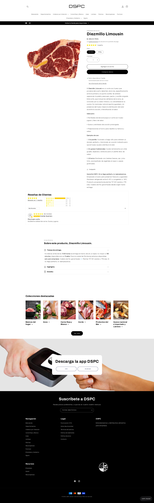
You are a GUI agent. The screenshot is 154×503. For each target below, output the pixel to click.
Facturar (28, 449)
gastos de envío (93, 41)
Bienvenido (29, 423)
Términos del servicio (67, 429)
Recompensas (30, 445)
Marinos (28, 442)
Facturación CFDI (66, 423)
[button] (28, 7)
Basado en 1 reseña (35, 200)
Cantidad (89, 56)
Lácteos (28, 439)
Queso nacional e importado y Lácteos (120, 324)
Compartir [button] (92, 169)
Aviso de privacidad (67, 426)
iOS (66, 369)
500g (100, 52)
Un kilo (91, 52)
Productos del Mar (102, 323)
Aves (45, 322)
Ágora (27, 455)
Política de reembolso (67, 433)
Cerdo (81, 322)
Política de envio (66, 436)
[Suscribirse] (92, 410)
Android (88, 369)
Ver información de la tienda (97, 83)
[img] (38, 214)
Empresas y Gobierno (32, 452)
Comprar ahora (107, 72)
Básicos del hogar (31, 323)
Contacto (64, 439)
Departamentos (31, 426)
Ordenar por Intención (32, 429)
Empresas (29, 468)
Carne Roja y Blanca (66, 323)
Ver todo (77, 333)
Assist (27, 471)
